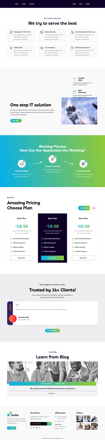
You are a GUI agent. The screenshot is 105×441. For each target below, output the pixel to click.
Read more (51, 393)
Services (52, 438)
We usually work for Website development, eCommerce (52, 388)
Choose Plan (21, 258)
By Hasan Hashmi (47, 383)
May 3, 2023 (61, 383)
